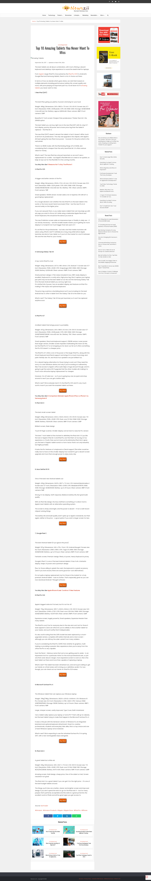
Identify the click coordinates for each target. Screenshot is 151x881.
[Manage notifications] (146, 877)
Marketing (85, 15)
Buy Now (63, 242)
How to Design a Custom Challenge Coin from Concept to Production (108, 272)
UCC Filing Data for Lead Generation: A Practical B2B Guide (108, 220)
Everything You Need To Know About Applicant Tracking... (84, 832)
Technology (51, 15)
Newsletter (94, 15)
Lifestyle (76, 15)
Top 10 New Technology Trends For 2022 (84, 856)
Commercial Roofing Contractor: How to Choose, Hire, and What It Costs (107, 244)
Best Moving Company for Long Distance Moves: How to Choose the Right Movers (108, 231)
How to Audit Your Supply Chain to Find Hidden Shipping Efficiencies (107, 261)
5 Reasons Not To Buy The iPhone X (60, 164)
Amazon (39, 810)
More (101, 15)
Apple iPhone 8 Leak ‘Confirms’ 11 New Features (64, 590)
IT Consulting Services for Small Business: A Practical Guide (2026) (107, 225)
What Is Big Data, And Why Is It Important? (53, 844)
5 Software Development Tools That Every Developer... (84, 844)
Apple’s (41, 74)
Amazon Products (50, 810)
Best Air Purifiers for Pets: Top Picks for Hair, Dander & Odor (107, 256)
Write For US (117, 879)
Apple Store (69, 810)
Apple (61, 810)
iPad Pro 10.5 (73, 74)
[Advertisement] (62, 33)
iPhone (85, 810)
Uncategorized (62, 45)
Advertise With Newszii (97, 879)
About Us (81, 879)
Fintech (59, 15)
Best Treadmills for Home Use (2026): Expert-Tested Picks (108, 267)
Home (44, 15)
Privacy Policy (87, 879)
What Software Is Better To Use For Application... (53, 856)
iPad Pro (78, 810)
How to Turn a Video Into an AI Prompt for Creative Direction (106, 250)
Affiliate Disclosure (108, 879)
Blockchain (68, 15)
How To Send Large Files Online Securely (53, 832)
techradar (44, 806)
